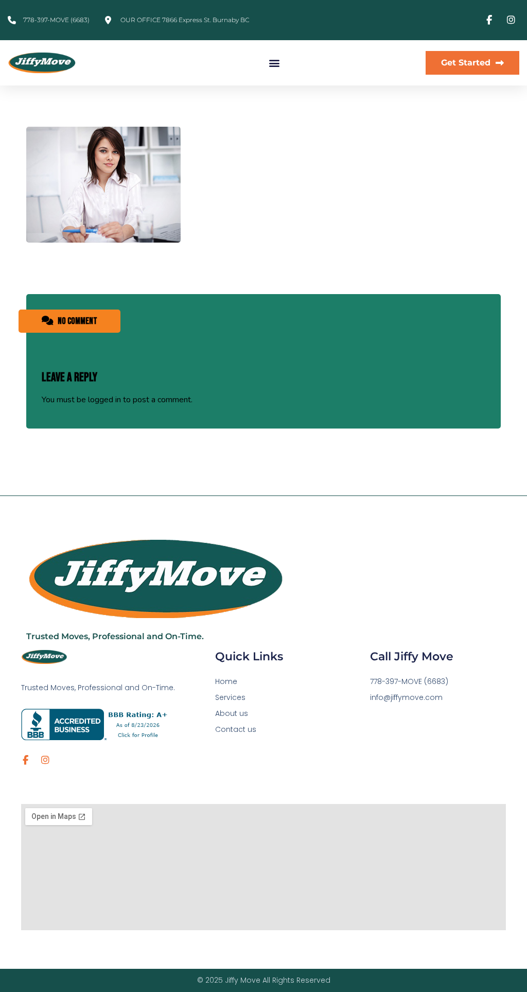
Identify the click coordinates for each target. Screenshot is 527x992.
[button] (274, 63)
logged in (104, 399)
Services (230, 697)
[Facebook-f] (25, 760)
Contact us (235, 729)
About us (231, 713)
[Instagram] (45, 760)
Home (226, 681)
